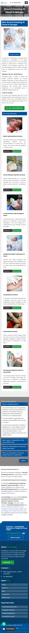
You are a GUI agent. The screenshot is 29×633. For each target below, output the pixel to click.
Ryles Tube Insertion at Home (12, 136)
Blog (3, 591)
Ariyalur (8, 476)
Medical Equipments (8, 613)
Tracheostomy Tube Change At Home (13, 214)
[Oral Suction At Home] (14, 320)
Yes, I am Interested (15, 108)
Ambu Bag (4, 511)
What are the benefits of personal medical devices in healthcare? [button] (13, 454)
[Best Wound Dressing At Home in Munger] (14, 40)
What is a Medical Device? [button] (10, 404)
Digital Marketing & (12, 631)
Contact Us (5, 594)
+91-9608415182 (16, 3)
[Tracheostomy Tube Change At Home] (14, 202)
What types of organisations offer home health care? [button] (13, 441)
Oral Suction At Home (10, 331)
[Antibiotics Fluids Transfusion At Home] (14, 243)
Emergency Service (7, 509)
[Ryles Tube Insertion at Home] (14, 125)
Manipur (3, 493)
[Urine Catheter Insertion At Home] (14, 164)
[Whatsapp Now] (4, 624)
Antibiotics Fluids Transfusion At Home (14, 255)
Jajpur (20, 476)
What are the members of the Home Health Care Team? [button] (13, 447)
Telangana (16, 491)
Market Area (6, 597)
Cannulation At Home (10, 295)
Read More (7, 151)
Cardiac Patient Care (20, 509)
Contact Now (15, 537)
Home (4, 585)
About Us (4, 588)
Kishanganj (14, 476)
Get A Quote (15, 54)
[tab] (14, 404)
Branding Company (22, 631)
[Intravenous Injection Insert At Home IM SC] (14, 359)
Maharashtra (11, 493)
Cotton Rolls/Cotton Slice (16, 511)
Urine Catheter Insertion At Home (14, 175)
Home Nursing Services (9, 607)
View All (23, 460)
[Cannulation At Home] (14, 283)
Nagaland (10, 491)
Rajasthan (23, 491)
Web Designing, (24, 628)
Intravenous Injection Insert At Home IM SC (13, 371)
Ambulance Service (8, 616)
